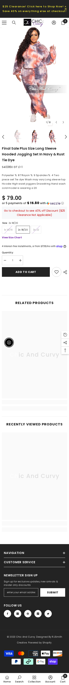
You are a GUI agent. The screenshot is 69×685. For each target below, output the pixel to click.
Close (65, 9)
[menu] (4, 22)
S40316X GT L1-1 (12, 167)
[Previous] (56, 122)
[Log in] (53, 22)
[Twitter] (48, 613)
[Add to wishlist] (56, 272)
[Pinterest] (27, 613)
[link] (34, 402)
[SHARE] (64, 272)
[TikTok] (38, 613)
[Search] (14, 22)
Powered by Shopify (40, 642)
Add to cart (26, 272)
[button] (34, 203)
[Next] (63, 122)
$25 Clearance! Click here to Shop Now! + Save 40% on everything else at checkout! (34, 9)
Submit (52, 592)
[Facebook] (7, 613)
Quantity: (8, 252)
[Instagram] (17, 613)
